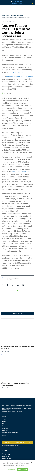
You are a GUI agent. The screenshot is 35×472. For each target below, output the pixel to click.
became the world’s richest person (19, 77)
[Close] (31, 462)
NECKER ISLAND (5, 435)
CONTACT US (4, 418)
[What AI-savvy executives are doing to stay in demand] (17, 367)
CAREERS (4, 421)
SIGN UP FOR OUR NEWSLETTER (17, 442)
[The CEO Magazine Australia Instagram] (13, 455)
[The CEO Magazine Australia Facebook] (3, 455)
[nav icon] (2, 3)
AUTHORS (4, 419)
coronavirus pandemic (20, 172)
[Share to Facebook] (7, 285)
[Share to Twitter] (12, 285)
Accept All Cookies (22, 469)
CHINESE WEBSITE (5, 430)
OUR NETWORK (5, 428)
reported (16, 72)
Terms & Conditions (6, 458)
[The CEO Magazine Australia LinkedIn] (10, 455)
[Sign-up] (22, 285)
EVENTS (3, 423)
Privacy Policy (5, 456)
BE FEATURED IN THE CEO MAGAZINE (10, 432)
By (5, 351)
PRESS (3, 427)
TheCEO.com (19, 411)
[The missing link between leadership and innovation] (17, 330)
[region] (15, 11)
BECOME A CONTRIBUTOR (7, 434)
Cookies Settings (11, 469)
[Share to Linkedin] (17, 285)
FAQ (2, 425)
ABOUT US (4, 416)
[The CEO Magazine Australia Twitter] (6, 455)
